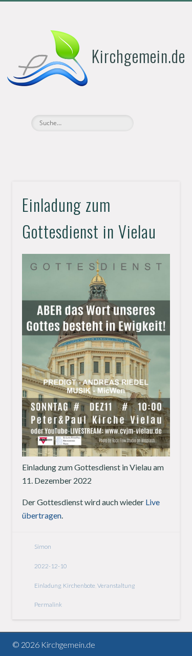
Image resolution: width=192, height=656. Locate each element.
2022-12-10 (50, 566)
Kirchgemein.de (138, 56)
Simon (42, 546)
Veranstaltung (116, 585)
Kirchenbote (79, 585)
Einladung (47, 585)
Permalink (48, 604)
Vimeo (95, 149)
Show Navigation (155, 92)
